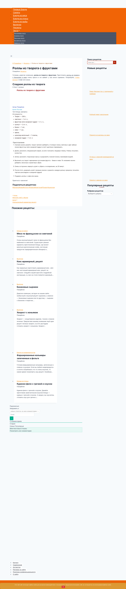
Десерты (17, 27)
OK (63, 587)
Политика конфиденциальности (24, 572)
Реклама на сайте (19, 570)
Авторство (16, 567)
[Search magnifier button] (114, 62)
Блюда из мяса (20, 15)
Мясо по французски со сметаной (34, 233)
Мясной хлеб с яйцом (20, 196)
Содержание (17, 565)
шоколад (51, 187)
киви (21, 187)
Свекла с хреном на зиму (98, 180)
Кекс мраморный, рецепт (30, 261)
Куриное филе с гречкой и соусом (34, 384)
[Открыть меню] (11, 56)
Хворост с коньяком (27, 312)
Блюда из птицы (20, 18)
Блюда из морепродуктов (26, 352)
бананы (16, 187)
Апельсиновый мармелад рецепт (24, 201)
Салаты (16, 12)
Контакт (16, 562)
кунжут (26, 187)
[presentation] (35, 218)
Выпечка (17, 24)
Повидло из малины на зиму (99, 135)
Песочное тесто (19, 38)
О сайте (15, 574)
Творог (45, 187)
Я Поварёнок (17, 63)
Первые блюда (20, 9)
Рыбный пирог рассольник (98, 114)
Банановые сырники (27, 287)
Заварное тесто (19, 43)
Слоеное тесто (19, 36)
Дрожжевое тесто (20, 33)
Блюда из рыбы (20, 21)
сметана (38, 187)
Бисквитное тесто (19, 40)
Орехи (32, 187)
